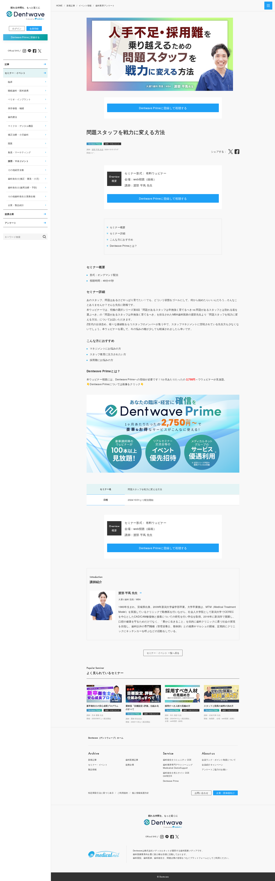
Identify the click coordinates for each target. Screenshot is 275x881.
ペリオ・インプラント (19, 99)
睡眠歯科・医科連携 (18, 90)
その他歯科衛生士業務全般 (21, 196)
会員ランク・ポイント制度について (219, 759)
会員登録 (34, 28)
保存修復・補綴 (16, 108)
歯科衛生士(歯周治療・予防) (22, 187)
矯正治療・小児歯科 (18, 134)
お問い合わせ (201, 792)
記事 (7, 64)
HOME (59, 5)
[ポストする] (230, 151)
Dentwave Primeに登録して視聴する (163, 108)
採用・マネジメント (18, 161)
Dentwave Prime (25, 37)
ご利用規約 (122, 792)
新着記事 (71, 5)
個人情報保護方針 (140, 792)
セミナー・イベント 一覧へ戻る (163, 652)
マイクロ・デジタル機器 (20, 125)
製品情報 (92, 769)
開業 (10, 143)
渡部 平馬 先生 (97, 149)
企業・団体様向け (225, 792)
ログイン (16, 28)
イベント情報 (85, 5)
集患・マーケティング (19, 152)
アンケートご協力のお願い (214, 769)
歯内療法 (12, 117)
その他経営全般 (16, 169)
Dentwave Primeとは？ (123, 246)
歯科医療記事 (132, 759)
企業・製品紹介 (16, 205)
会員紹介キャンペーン (212, 764)
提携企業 (9, 214)
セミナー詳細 (117, 233)
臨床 (10, 81)
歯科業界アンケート (105, 5)
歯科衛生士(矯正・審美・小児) (23, 178)
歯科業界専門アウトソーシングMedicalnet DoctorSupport (178, 766)
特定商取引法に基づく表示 (101, 792)
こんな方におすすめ (121, 239)
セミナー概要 (117, 227)
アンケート (10, 222)
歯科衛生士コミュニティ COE (177, 759)
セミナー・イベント (15, 72)
